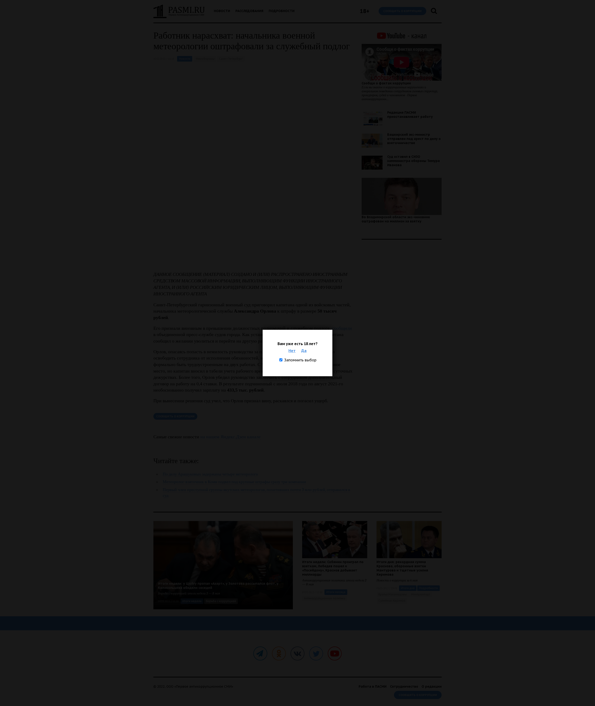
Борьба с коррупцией (221, 601)
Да (304, 350)
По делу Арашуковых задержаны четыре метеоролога (210, 474)
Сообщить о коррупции (402, 11)
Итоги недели (192, 601)
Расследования (249, 11)
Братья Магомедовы (392, 594)
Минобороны (205, 58)
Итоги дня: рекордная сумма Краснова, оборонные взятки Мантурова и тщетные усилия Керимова (402, 568)
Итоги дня (408, 588)
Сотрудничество (404, 686)
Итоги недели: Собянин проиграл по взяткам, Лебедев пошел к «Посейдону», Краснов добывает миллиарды (333, 568)
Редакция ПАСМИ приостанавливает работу (410, 114)
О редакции (432, 686)
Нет (292, 350)
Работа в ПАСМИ (373, 686)
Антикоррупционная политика (324, 598)
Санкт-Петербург (231, 58)
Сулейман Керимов (391, 600)
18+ (364, 11)
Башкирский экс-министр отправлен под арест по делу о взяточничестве (414, 138)
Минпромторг (420, 594)
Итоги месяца (335, 592)
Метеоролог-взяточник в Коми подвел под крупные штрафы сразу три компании (234, 481)
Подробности (281, 11)
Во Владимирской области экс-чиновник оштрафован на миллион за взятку (396, 219)
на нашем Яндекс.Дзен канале (230, 436)
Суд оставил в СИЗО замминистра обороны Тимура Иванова (413, 161)
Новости (222, 11)
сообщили (342, 328)
